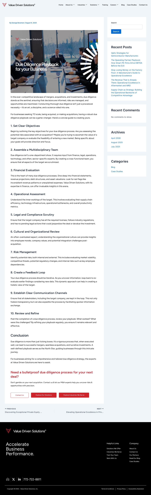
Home (61, 5)
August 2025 (117, 142)
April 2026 (116, 138)
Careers (113, 5)
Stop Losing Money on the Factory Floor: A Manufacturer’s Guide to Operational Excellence (126, 73)
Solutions (93, 5)
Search (114, 23)
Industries (81, 5)
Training (105, 5)
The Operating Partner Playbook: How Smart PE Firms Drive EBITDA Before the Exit (126, 63)
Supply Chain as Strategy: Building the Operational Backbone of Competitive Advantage (126, 93)
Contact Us (143, 5)
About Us (69, 5)
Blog (123, 5)
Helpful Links (113, 443)
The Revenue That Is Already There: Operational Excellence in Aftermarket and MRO (125, 83)
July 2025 (115, 146)
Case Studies (132, 5)
